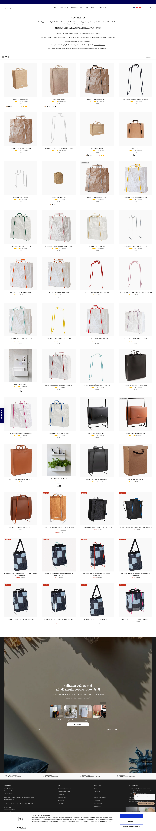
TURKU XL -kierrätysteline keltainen (58, 338)
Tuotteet (53, 7)
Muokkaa (130, 821)
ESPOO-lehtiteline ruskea (135, 433)
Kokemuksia (97, 791)
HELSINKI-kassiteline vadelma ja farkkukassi (135, 619)
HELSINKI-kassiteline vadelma (21, 433)
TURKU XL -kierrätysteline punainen (97, 292)
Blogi (95, 794)
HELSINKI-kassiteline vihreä (20, 246)
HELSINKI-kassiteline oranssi (20, 292)
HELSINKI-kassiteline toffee (59, 292)
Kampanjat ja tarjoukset (79, 7)
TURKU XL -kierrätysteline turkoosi (97, 385)
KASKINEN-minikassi (59, 197)
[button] (2, 415)
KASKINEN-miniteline (20, 197)
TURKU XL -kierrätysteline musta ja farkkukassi (97, 620)
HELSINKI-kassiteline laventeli (135, 338)
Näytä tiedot (35, 826)
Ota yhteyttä (61, 800)
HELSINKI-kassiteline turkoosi (21, 338)
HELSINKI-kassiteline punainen (97, 338)
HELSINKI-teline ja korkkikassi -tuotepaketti (135, 527)
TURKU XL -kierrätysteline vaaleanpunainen (135, 292)
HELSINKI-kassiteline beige (97, 246)
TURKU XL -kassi (59, 99)
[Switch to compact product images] (8, 57)
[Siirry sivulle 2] (82, 629)
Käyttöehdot (61, 794)
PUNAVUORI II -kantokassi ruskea (20, 527)
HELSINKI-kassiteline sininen (59, 433)
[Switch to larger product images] (3, 57)
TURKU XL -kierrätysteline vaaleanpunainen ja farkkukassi (20, 574)
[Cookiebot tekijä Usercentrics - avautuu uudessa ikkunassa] (21, 828)
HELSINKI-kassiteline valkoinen (20, 148)
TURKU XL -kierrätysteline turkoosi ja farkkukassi (59, 574)
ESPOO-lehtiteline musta (97, 433)
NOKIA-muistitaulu (20, 384)
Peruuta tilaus (97, 806)
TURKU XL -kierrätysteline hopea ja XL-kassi (59, 527)
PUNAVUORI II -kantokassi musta (97, 479)
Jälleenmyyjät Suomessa (100, 797)
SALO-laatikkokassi (135, 479)
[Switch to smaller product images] (6, 57)
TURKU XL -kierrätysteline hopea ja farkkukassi (21, 620)
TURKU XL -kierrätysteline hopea (135, 246)
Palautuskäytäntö (98, 803)
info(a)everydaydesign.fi (10, 809)
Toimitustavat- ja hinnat (64, 791)
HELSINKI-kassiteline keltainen (135, 197)
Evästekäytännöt (62, 803)
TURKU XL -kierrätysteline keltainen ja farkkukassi (135, 574)
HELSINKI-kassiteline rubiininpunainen (59, 385)
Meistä (93, 7)
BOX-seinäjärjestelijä (59, 478)
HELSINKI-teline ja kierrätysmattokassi (97, 527)
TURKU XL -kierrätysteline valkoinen (59, 148)
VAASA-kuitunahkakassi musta (135, 385)
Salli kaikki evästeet (131, 816)
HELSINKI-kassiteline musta (97, 99)
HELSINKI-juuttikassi (20, 99)
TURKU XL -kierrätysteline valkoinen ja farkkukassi (59, 620)
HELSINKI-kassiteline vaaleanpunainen (59, 246)
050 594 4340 (7, 807)
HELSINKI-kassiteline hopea (97, 197)
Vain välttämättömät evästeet (131, 826)
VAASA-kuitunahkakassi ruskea (20, 479)
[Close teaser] (4, 407)
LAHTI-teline (135, 148)
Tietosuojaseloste (62, 797)
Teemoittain (64, 7)
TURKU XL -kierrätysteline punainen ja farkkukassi (97, 574)
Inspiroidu (102, 7)
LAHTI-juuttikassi (97, 148)
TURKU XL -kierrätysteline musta (135, 99)
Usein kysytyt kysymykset (64, 788)
